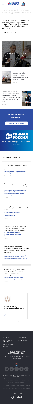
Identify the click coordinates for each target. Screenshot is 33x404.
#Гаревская (23, 190)
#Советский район (8, 173)
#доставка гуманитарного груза (12, 214)
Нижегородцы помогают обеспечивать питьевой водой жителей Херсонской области (16, 208)
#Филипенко (7, 279)
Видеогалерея (23, 9)
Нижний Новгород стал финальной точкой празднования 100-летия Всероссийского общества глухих (15, 228)
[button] (18, 321)
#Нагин (9, 255)
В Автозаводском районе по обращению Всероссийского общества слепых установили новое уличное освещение (16, 249)
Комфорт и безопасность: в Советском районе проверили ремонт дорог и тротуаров (16, 167)
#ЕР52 (5, 171)
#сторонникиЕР (16, 232)
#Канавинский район (9, 195)
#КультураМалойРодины (17, 279)
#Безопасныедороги (18, 256)
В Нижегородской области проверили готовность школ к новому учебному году (16, 186)
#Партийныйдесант (19, 173)
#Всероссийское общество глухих (13, 235)
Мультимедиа (12, 9)
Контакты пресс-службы (8, 345)
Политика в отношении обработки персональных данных (16, 386)
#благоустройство (22, 258)
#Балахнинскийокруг (18, 193)
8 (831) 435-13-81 (16, 353)
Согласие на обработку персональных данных (16, 388)
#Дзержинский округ (19, 191)
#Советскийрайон (8, 193)
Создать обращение (16, 123)
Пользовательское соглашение (16, 382)
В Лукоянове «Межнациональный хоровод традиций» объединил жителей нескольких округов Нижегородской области (14, 272)
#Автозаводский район (23, 255)
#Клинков (6, 191)
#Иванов (9, 232)
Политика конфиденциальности (17, 383)
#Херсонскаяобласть (9, 215)
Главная (4, 9)
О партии (6, 337)
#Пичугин (13, 255)
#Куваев (11, 191)
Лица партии (22, 337)
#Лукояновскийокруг (12, 277)
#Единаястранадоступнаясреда (12, 234)
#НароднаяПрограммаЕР (19, 171)
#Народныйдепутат (9, 190)
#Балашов (10, 171)
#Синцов (20, 277)
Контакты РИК (22, 340)
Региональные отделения (7, 340)
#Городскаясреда (8, 256)
